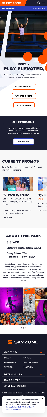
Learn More (8, 217)
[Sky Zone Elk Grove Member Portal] (39, 2)
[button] (9, 8)
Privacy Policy (11, 407)
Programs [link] (28, 367)
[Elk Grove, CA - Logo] (16, 3)
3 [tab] (25, 328)
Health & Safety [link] (31, 362)
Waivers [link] (27, 358)
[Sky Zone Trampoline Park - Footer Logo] (23, 342)
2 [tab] (23, 328)
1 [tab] (21, 328)
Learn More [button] (23, 141)
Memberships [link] (10, 362)
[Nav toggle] (43, 3)
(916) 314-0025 (13, 242)
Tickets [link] (7, 358)
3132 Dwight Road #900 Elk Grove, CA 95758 (24, 248)
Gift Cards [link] (9, 367)
